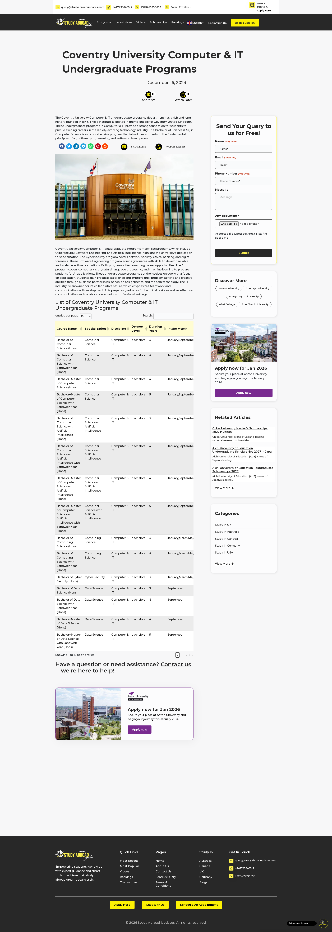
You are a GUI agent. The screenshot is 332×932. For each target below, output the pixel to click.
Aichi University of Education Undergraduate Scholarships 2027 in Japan (242, 450)
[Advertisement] (244, 592)
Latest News (124, 22)
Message (221, 189)
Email (225, 157)
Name (225, 141)
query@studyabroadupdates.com (82, 7)
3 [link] (190, 655)
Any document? (227, 215)
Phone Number (232, 173)
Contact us (176, 664)
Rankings (177, 22)
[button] (62, 146)
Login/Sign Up (217, 23)
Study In (102, 22)
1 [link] (183, 655)
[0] (148, 94)
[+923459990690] (137, 7)
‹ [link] (177, 655)
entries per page (66, 315)
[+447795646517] (108, 7)
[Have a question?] (252, 5)
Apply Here (264, 10)
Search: (147, 315)
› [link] (192, 655)
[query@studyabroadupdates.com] (58, 7)
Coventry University (75, 117)
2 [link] (186, 655)
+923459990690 (151, 7)
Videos (141, 22)
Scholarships (158, 22)
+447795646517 (122, 7)
